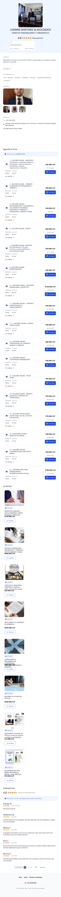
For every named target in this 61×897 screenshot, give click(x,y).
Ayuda (25, 877)
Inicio (20, 877)
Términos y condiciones (35, 877)
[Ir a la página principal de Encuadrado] (30, 882)
